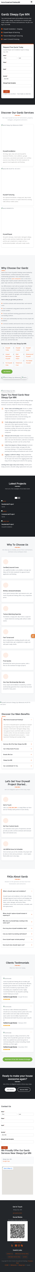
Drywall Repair (7, 234)
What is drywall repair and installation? (14, 891)
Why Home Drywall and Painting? (13, 719)
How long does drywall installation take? (15, 928)
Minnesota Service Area (21, 1253)
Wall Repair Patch (18, 356)
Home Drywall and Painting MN (10, 2)
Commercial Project (8, 514)
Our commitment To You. (10, 766)
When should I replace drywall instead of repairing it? (15, 914)
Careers (25, 1257)
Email (6, 69)
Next (17, 1263)
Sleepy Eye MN (7, 760)
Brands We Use (7, 754)
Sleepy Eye (22, 1265)
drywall (9, 18)
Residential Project (8, 504)
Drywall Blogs (17, 1242)
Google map (6, 1161)
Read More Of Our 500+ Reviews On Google (17, 1059)
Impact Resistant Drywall (8, 356)
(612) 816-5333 (17, 1213)
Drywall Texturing (8, 195)
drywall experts (15, 724)
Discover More (24, 1089)
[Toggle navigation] (31, 2)
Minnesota (13, 1265)
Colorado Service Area (14, 1257)
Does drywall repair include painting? (14, 939)
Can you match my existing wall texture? (15, 934)
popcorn (7, 199)
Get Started (7, 371)
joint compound (16, 278)
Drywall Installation (9, 151)
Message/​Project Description (9, 83)
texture (17, 735)
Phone (7, 62)
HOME (6, 1265)
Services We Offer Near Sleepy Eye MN (15, 744)
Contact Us (10, 1253)
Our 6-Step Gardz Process (11, 749)
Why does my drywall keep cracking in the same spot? (15, 922)
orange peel (20, 197)
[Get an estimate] (33, 636)
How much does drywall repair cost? (14, 945)
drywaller (12, 243)
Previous (30, 1261)
